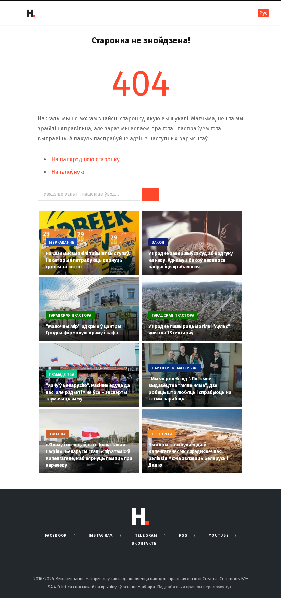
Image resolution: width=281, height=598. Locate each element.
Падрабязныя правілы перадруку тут (194, 586)
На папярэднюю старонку (85, 159)
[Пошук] (243, 12)
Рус (263, 13)
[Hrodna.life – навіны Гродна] (30, 13)
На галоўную (67, 172)
